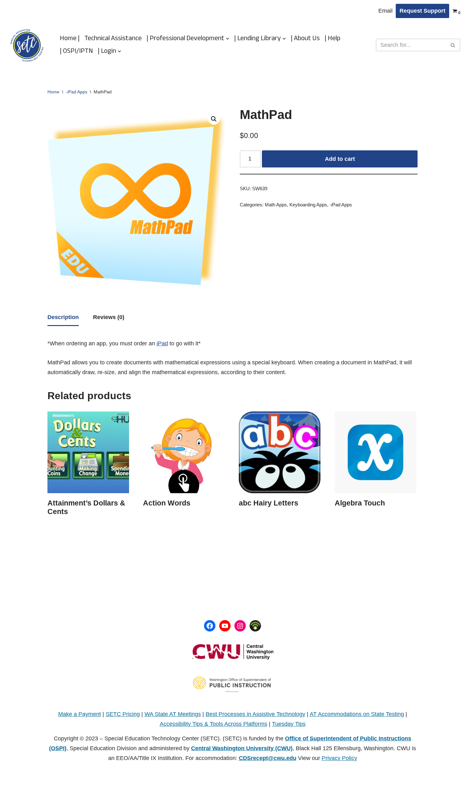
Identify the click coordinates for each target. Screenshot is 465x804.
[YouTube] (225, 625)
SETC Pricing (123, 714)
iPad (162, 343)
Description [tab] (63, 317)
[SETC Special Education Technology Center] (27, 45)
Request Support (422, 11)
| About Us (305, 39)
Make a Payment (79, 714)
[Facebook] (209, 625)
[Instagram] (240, 625)
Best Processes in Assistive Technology (255, 714)
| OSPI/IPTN (76, 51)
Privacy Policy (339, 758)
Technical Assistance (113, 39)
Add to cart (340, 159)
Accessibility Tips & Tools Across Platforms (213, 724)
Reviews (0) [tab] (108, 317)
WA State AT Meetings (173, 714)
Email (385, 11)
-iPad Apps (76, 91)
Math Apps (276, 204)
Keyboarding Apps (308, 204)
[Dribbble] (255, 625)
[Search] (453, 45)
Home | (70, 39)
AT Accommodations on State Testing (357, 714)
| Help (332, 39)
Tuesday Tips (289, 724)
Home (53, 91)
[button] (227, 39)
